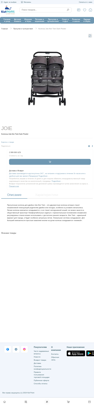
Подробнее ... (57, 181)
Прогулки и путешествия (23, 29)
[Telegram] (89, 146)
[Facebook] (92, 146)
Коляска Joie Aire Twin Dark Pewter (52, 29)
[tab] (14, 195)
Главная (4, 29)
